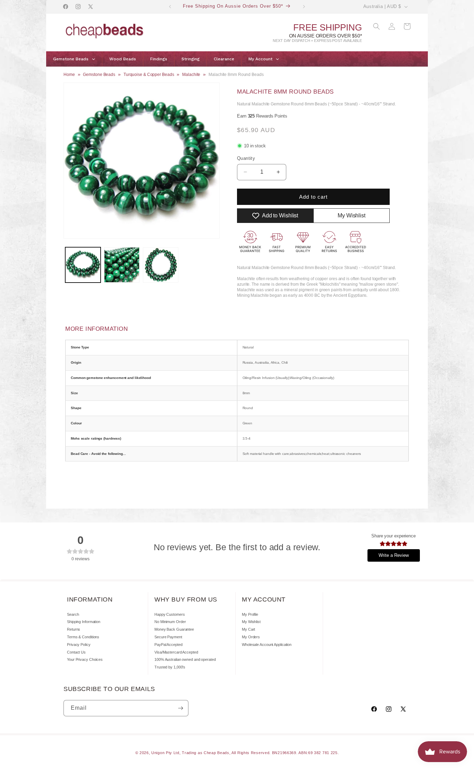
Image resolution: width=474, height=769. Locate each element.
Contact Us (76, 652)
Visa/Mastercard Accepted (176, 652)
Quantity (246, 158)
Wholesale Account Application (266, 644)
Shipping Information (83, 622)
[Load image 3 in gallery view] (160, 265)
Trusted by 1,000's (169, 667)
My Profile (250, 614)
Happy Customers (169, 614)
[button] (376, 26)
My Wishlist (251, 622)
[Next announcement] (304, 6)
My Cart (248, 629)
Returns (73, 629)
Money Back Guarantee (174, 629)
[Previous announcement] (170, 6)
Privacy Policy (79, 644)
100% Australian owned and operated (185, 659)
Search (73, 614)
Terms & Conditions (83, 637)
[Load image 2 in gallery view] (121, 265)
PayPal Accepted (168, 644)
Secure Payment (168, 637)
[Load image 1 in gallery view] (83, 265)
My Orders (251, 637)
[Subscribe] (180, 708)
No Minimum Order (170, 622)
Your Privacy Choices (85, 659)
